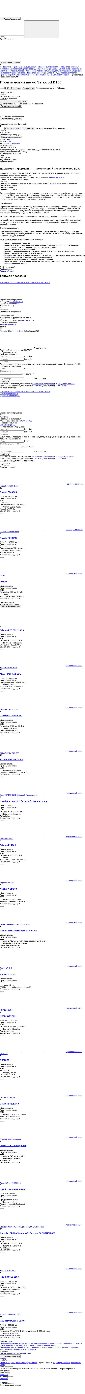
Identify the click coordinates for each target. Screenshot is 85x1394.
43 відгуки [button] (4, 310)
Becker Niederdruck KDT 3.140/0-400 (18, 931)
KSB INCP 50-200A (9, 1277)
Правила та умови (7, 1363)
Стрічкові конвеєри (18, 73)
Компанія (28, 359)
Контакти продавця (23, 1353)
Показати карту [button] (40, 348)
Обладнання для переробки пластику (62, 73)
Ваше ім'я (28, 356)
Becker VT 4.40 (7, 974)
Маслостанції (15, 69)
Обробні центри (58, 69)
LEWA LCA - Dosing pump (13, 1145)
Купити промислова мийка (59, 1347)
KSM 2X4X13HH (8, 1016)
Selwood (9, 139)
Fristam (66, 75)
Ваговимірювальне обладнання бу (35, 1343)
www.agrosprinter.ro (8, 324)
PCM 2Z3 (4, 1060)
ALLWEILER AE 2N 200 (11, 759)
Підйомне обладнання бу (10, 1343)
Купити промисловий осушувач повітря (66, 1343)
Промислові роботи (8, 75)
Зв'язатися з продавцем (11, 119)
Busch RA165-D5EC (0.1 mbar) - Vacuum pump (23, 801)
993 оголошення (16, 302)
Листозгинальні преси (25, 75)
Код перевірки (40, 379)
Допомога (11, 1353)
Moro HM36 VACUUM (10, 674)
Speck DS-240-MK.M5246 (12, 1189)
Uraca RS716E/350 (9, 1104)
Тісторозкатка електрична (45, 1345)
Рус (4, 1359)
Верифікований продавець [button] (11, 300)
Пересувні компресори (15, 71)
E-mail (26, 368)
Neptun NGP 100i (8, 889)
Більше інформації (7, 425)
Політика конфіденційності (26, 1363)
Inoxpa (3, 582)
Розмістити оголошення (10, 607)
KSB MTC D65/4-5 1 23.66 (13, 1321)
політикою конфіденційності (43, 384)
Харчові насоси (27, 69)
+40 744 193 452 (28, 320)
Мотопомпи (4, 69)
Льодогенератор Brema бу (37, 1347)
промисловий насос (12, 143)
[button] (42, 50)
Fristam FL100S (8, 845)
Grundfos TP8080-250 (11, 716)
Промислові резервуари (36, 73)
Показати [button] (17, 320)
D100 (9, 141)
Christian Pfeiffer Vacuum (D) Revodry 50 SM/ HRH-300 (27, 1233)
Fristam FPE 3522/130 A (12, 630)
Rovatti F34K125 (8, 492)
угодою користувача (66, 384)
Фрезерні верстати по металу (37, 71)
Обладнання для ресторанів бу (13, 1347)
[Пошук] (41, 29)
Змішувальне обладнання (60, 71)
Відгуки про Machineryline (63, 1363)
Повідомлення (28, 374)
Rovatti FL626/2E (8, 538)
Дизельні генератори (42, 69)
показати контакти (56, 177)
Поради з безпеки (7, 271)
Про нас (3, 1353)
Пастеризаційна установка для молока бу (17, 1345)
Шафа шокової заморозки (25, 1349)
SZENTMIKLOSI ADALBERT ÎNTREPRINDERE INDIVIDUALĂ (25, 283)
